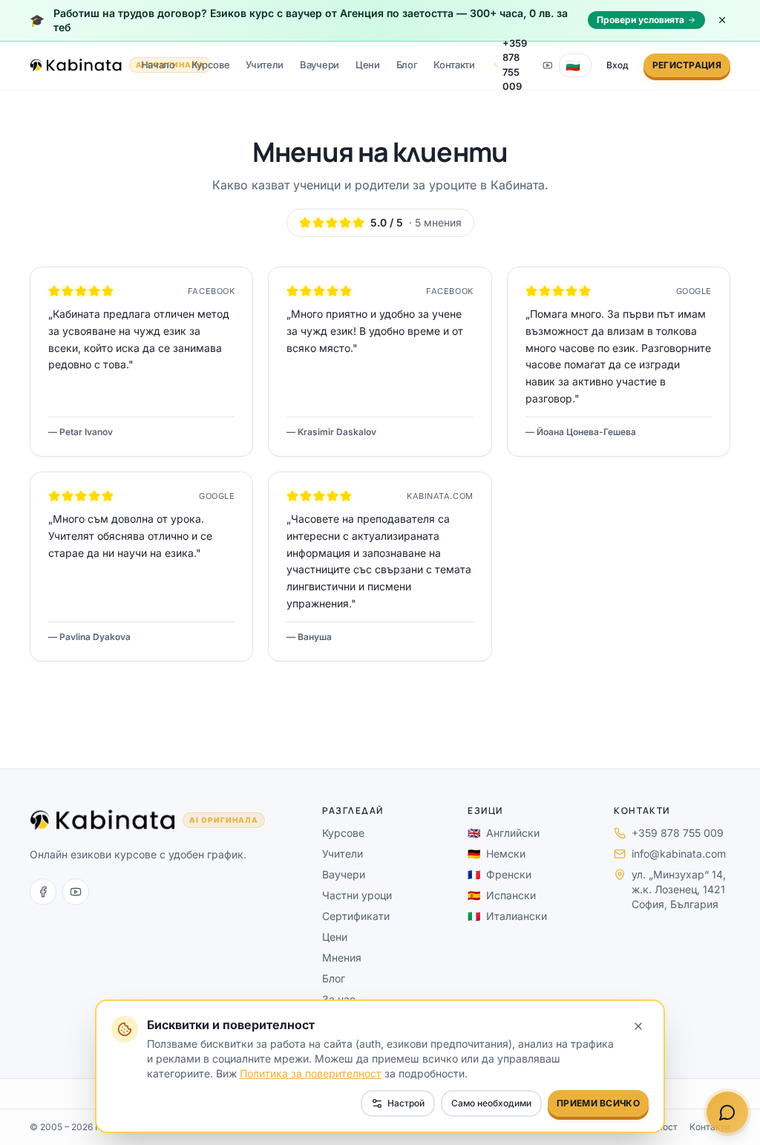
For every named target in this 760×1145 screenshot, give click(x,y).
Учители (265, 65)
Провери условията (640, 19)
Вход (617, 65)
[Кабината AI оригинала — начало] (76, 65)
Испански (502, 895)
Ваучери (319, 65)
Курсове (210, 65)
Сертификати (356, 916)
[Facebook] (43, 891)
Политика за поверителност (310, 1073)
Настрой (406, 1103)
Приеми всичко (598, 1103)
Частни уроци (357, 895)
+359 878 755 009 (678, 832)
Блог (407, 65)
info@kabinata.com (679, 853)
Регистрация (686, 65)
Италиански (507, 916)
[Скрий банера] (722, 20)
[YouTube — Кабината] (548, 65)
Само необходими (491, 1103)
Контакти (453, 65)
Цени (368, 65)
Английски (504, 832)
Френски (499, 874)
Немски (496, 853)
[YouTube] (75, 891)
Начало (158, 65)
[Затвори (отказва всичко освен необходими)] (638, 1026)
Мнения (341, 957)
